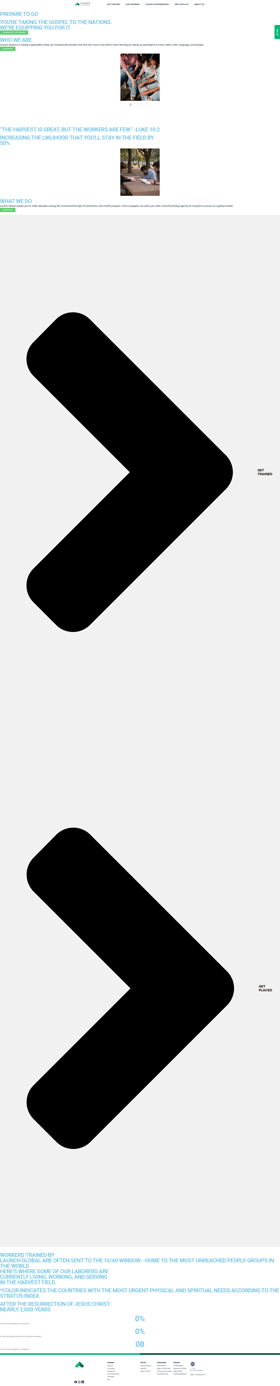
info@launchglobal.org (179, 1374)
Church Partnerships (157, 4)
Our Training (133, 4)
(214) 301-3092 (177, 1371)
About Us (199, 4)
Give (108, 1379)
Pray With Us (181, 4)
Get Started (113, 4)
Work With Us (111, 1371)
